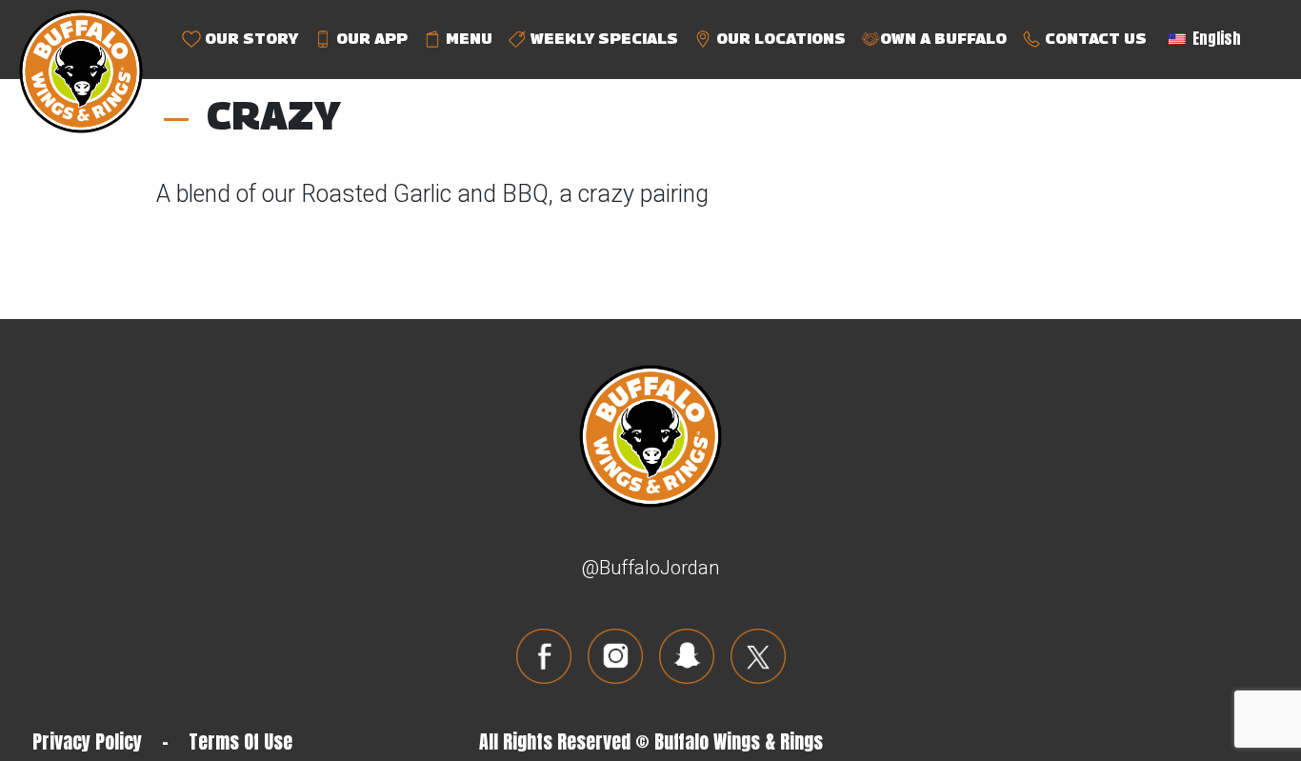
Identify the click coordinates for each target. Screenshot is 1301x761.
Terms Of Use (240, 741)
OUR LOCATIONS (779, 39)
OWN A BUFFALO (943, 39)
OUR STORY (249, 39)
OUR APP (370, 39)
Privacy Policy (87, 741)
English (1215, 38)
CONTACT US (1094, 39)
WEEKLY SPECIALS (602, 39)
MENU (467, 39)
